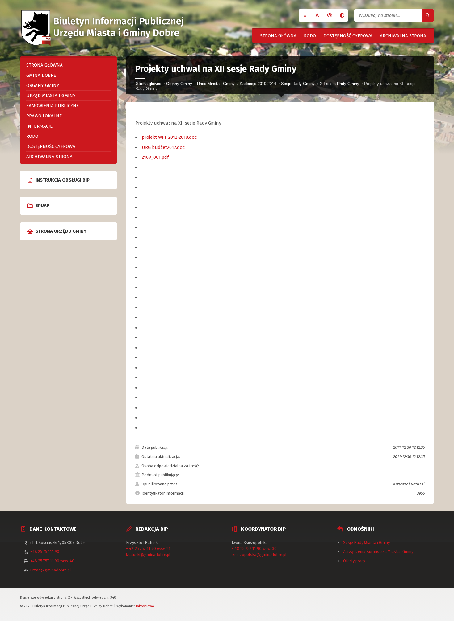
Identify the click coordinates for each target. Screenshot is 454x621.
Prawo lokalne (44, 116)
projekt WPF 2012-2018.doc (169, 137)
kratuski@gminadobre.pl (148, 554)
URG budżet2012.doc (163, 147)
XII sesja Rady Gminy (339, 83)
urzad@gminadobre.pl (50, 570)
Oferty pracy (354, 560)
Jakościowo (145, 606)
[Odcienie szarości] (342, 15)
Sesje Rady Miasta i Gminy (366, 542)
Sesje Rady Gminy (298, 83)
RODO (310, 36)
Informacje (39, 126)
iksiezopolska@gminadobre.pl (259, 554)
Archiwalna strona (403, 36)
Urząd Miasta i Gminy (51, 95)
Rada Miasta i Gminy (216, 83)
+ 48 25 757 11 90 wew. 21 (148, 548)
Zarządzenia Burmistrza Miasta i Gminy (378, 551)
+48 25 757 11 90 (44, 551)
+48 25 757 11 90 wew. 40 (52, 560)
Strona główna (278, 36)
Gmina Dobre (41, 75)
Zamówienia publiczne (52, 105)
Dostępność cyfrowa (347, 36)
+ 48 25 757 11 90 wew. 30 (254, 548)
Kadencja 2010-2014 (258, 83)
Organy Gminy (179, 83)
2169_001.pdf (155, 157)
